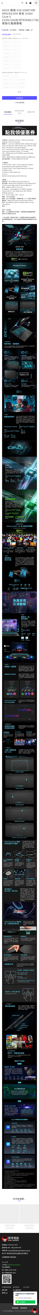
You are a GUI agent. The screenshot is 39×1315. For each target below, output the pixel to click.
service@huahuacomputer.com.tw (19, 1250)
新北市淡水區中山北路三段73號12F (17, 1253)
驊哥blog (5, 1293)
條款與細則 (15, 1308)
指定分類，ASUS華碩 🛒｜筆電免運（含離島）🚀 (17, 30)
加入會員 (26, 1287)
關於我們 (4, 1290)
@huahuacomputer (14, 1265)
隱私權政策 (23, 1308)
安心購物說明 (17, 1290)
